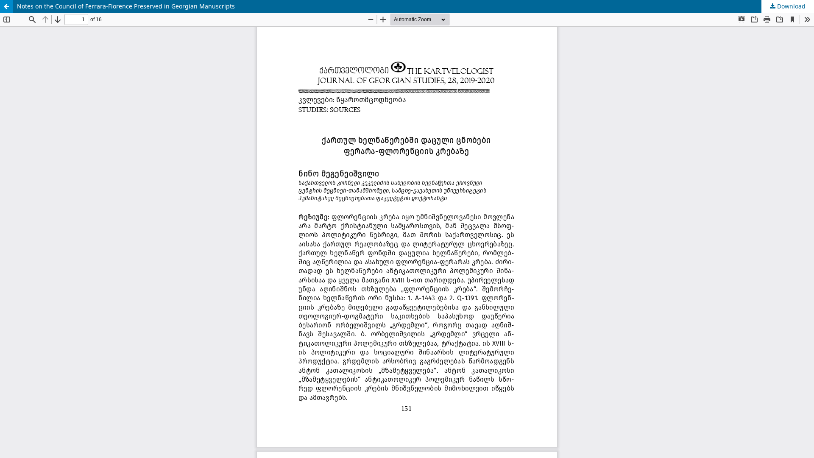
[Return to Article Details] (6, 6)
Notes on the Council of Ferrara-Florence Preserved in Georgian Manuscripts (126, 6)
